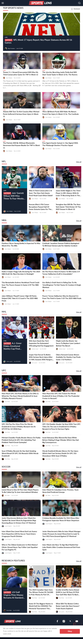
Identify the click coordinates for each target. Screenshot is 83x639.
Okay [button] (70, 631)
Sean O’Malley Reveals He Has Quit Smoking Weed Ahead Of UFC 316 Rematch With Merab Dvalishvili (20, 453)
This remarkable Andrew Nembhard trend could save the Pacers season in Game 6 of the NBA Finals (20, 285)
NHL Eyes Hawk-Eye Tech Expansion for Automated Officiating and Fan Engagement (41, 343)
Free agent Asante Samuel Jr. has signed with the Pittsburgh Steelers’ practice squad (60, 144)
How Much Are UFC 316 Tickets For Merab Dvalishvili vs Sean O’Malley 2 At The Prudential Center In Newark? (60, 396)
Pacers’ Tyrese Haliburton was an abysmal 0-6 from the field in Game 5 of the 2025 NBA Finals (61, 297)
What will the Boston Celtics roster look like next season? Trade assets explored (67, 606)
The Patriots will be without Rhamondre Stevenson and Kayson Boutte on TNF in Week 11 (21, 145)
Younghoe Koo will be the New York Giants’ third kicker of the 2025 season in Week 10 (68, 207)
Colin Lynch (9, 361)
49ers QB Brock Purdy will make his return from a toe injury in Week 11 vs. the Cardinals (60, 113)
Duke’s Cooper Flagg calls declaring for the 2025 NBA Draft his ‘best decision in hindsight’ (21, 273)
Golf (6, 589)
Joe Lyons (34, 362)
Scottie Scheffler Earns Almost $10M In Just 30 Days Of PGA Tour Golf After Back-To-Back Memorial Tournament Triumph (68, 592)
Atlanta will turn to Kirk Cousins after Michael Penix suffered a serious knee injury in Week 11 (21, 114)
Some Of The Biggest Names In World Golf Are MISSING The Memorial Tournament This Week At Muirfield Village (41, 606)
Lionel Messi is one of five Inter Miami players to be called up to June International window (20, 491)
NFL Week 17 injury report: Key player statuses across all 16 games (38, 41)
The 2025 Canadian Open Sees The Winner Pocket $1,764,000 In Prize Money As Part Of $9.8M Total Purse (41, 592)
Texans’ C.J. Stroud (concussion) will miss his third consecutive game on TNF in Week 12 (20, 73)
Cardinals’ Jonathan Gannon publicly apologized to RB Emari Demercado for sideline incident (60, 245)
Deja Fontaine (11, 48)
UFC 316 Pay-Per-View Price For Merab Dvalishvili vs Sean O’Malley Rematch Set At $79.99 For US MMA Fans (19, 426)
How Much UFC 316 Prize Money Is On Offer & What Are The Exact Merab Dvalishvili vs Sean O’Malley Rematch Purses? (20, 396)
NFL (7, 37)
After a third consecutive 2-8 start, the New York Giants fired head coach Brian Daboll (41, 193)
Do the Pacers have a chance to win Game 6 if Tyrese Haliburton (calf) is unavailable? (61, 273)
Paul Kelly (7, 401)
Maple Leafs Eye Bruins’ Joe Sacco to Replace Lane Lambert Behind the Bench (68, 343)
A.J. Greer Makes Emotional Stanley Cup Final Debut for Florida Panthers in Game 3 (12, 346)
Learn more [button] (7, 633)
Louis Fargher (8, 526)
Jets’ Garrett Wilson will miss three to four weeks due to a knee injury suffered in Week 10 (13, 196)
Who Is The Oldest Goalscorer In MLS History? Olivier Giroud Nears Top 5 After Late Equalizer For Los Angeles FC (20, 547)
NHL (5, 340)
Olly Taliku (7, 495)
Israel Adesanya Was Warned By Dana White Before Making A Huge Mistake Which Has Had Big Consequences (60, 440)
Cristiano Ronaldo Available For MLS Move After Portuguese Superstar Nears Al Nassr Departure (61, 519)
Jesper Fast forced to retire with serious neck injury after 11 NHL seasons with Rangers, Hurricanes (41, 357)
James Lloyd (35, 349)
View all (78, 162)
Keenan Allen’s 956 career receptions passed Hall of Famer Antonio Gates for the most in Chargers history (40, 207)
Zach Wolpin (9, 77)
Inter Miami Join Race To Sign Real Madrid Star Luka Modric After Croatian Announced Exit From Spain (61, 547)
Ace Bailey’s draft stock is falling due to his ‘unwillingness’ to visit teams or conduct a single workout (61, 285)
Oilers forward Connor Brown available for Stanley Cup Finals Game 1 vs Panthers (68, 357)
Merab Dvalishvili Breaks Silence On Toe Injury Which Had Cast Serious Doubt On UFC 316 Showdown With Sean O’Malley (60, 453)
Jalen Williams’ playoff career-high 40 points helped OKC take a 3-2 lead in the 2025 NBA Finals (20, 298)
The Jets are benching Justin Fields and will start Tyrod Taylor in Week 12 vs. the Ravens (59, 73)
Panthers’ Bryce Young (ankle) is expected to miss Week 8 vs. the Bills (21, 245)
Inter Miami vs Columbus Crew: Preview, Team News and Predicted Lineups (60, 491)
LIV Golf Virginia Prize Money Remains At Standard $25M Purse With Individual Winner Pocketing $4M (13, 595)
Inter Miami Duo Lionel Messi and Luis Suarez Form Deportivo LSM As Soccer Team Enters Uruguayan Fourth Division (19, 534)
